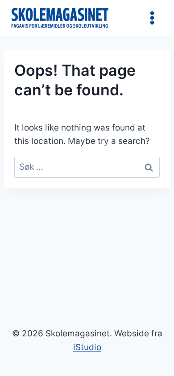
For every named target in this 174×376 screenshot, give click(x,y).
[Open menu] (152, 18)
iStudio (87, 347)
